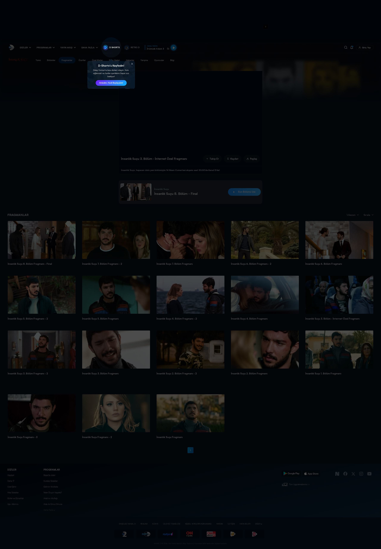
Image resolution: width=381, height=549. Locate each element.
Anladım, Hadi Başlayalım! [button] (111, 83)
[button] (132, 64)
